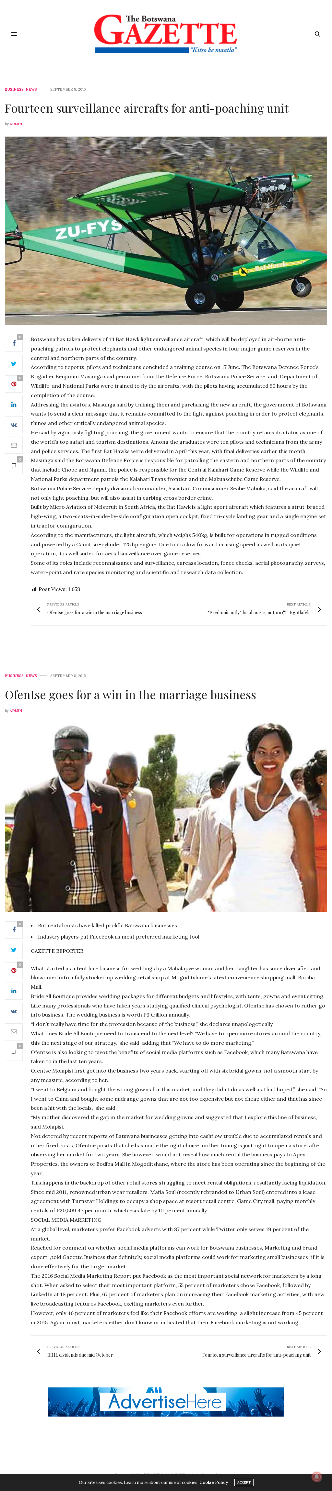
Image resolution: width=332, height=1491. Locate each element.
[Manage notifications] (317, 1477)
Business (14, 89)
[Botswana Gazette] (165, 34)
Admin (16, 124)
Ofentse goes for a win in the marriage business (130, 694)
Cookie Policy (213, 1482)
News (31, 89)
